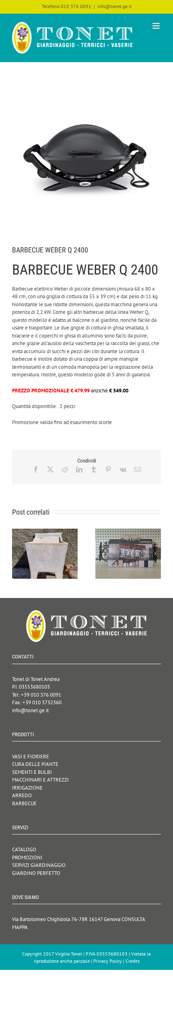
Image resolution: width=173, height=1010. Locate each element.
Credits (133, 961)
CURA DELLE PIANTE (35, 764)
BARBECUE (24, 803)
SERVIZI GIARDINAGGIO (39, 865)
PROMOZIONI (27, 857)
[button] (18, 553)
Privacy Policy (107, 961)
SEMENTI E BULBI (32, 772)
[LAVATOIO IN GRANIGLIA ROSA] (45, 532)
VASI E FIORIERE (30, 756)
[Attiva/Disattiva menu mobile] (156, 26)
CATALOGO (24, 849)
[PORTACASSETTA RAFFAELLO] (128, 532)
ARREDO (22, 795)
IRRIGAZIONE (27, 787)
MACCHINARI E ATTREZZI (40, 779)
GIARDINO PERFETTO (36, 873)
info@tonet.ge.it (114, 6)
